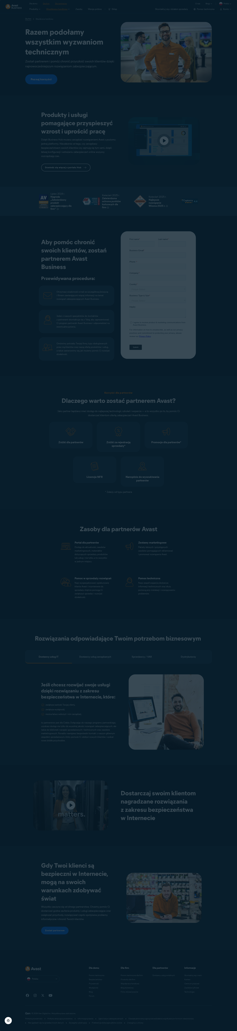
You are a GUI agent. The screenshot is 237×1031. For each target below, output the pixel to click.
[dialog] (118, 515)
